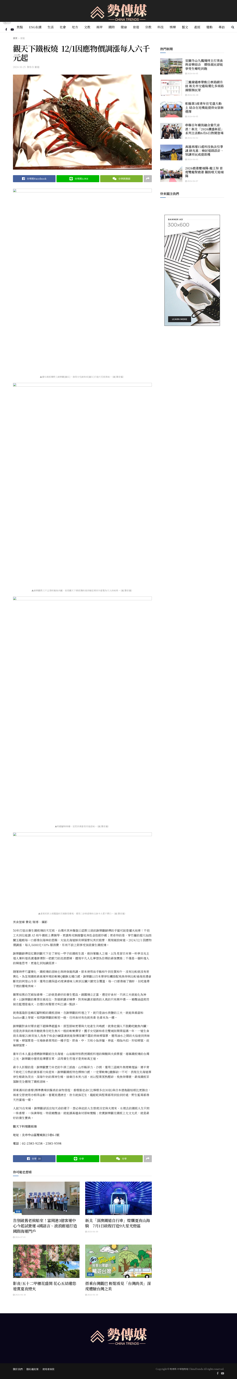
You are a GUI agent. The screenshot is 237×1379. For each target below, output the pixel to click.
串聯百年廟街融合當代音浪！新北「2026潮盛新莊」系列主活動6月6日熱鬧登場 (204, 129)
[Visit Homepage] (118, 11)
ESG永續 (35, 27)
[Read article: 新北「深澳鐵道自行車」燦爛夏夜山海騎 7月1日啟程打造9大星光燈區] (118, 1198)
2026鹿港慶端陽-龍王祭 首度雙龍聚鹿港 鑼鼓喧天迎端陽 (204, 172)
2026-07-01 (20, 1237)
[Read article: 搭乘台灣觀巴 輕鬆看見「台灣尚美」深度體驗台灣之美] (118, 1261)
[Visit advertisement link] (192, 270)
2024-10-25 (19, 67)
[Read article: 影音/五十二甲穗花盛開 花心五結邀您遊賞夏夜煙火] (46, 1261)
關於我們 (18, 1369)
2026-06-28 (192, 94)
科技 (160, 27)
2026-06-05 (192, 73)
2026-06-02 (192, 137)
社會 (63, 27)
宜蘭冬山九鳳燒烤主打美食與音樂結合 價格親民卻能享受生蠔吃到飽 (204, 64)
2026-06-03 (192, 159)
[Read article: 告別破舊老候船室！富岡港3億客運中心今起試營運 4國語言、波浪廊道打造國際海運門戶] (46, 1198)
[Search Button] (232, 27)
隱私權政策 (32, 1369)
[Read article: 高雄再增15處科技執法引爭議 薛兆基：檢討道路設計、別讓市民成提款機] (171, 153)
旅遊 (136, 27)
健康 (124, 27)
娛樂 (173, 27)
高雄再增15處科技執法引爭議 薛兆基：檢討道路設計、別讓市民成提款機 (204, 150)
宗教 (148, 27)
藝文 (185, 27)
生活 (50, 27)
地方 (75, 27)
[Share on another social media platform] (148, 178)
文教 (87, 27)
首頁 (15, 38)
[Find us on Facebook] (6, 29)
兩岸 (99, 27)
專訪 (221, 27)
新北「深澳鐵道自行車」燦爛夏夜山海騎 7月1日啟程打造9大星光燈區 (117, 1223)
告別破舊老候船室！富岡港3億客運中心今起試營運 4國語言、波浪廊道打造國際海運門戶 (45, 1226)
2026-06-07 (192, 180)
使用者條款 (48, 1369)
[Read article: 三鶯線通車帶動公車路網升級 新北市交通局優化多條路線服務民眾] (171, 88)
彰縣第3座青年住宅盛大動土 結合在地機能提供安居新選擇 (204, 107)
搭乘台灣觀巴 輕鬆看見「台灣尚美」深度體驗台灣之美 (118, 1285)
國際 (112, 27)
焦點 (20, 27)
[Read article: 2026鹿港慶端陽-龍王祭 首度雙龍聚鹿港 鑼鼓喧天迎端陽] (171, 174)
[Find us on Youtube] (12, 29)
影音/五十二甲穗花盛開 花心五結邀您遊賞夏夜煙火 (44, 1285)
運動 (209, 27)
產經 (197, 27)
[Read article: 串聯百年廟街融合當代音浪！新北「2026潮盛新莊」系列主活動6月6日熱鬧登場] (171, 131)
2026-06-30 (92, 1231)
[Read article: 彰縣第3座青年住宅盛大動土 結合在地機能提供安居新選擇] (171, 109)
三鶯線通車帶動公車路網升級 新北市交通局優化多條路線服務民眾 (204, 86)
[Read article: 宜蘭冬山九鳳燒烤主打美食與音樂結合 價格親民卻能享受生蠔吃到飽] (171, 66)
